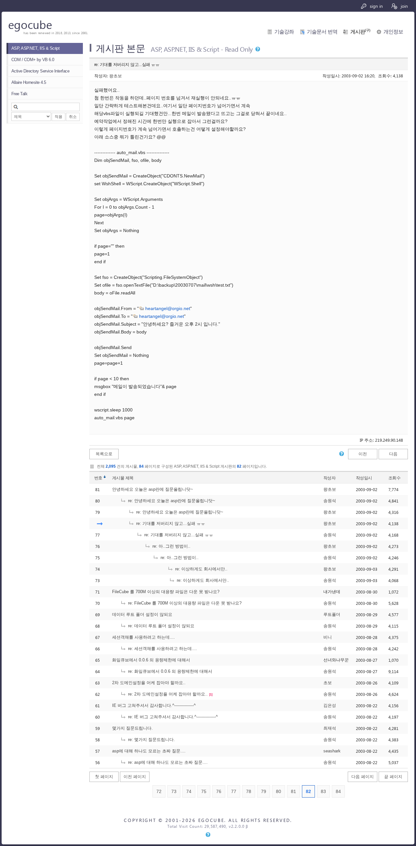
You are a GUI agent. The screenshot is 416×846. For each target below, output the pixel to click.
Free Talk (19, 93)
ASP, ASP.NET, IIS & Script (35, 48)
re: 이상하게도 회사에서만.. (201, 568)
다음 (393, 453)
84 (338, 791)
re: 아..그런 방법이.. (170, 546)
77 (233, 791)
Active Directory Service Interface (40, 71)
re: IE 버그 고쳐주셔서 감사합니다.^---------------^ (172, 716)
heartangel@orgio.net (167, 308)
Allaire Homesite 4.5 (28, 82)
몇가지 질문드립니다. (132, 728)
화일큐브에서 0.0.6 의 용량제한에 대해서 (151, 659)
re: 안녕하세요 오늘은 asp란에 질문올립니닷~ (171, 500)
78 (248, 791)
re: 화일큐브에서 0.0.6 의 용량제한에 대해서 (169, 671)
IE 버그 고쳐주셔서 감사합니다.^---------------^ (154, 705)
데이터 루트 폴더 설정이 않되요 (142, 614)
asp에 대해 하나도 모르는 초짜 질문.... (149, 750)
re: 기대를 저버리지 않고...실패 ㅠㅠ (170, 523)
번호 (98, 477)
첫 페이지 (104, 776)
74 (188, 791)
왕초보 (115, 75)
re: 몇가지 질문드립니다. (151, 739)
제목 (129, 477)
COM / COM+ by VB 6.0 (32, 59)
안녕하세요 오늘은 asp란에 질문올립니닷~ (152, 489)
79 (263, 791)
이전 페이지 (135, 776)
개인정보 (393, 31)
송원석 (329, 500)
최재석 (329, 728)
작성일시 (364, 477)
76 (218, 791)
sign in (376, 6)
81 (293, 791)
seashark (332, 750)
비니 (327, 637)
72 (159, 791)
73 (173, 791)
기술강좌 (284, 31)
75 (203, 791)
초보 (327, 682)
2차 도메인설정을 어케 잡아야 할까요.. (149, 682)
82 (308, 791)
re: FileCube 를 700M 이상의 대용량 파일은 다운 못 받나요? (184, 603)
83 (323, 791)
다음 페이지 (362, 776)
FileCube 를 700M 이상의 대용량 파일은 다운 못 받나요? (165, 591)
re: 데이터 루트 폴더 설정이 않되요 (160, 625)
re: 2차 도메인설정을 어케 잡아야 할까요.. (167, 694)
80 (278, 791)
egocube (30, 24)
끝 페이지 (393, 776)
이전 (362, 453)
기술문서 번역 (322, 31)
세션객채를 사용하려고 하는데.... (143, 637)
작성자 (329, 477)
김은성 (329, 705)
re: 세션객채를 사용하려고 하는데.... (162, 648)
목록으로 (104, 453)
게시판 (360, 31)
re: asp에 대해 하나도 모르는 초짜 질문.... (167, 762)
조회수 (394, 477)
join (403, 6)
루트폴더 (331, 614)
